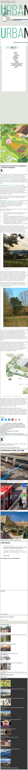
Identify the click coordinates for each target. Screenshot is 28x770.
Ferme (23, 424)
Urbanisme (5, 12)
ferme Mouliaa (5, 330)
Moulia (12, 426)
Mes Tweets (4, 676)
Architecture (5, 13)
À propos (5, 16)
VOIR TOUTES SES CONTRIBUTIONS (10, 447)
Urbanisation (4, 428)
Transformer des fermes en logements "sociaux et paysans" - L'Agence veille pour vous (15, 547)
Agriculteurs (6, 424)
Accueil (4, 7)
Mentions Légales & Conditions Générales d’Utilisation (16, 19)
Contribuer (8, 18)
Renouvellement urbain (6, 427)
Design (4, 15)
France (7, 9)
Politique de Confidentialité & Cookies (13, 20)
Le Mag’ (4, 8)
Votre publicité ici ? (4, 613)
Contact (4, 21)
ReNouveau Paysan (20, 426)
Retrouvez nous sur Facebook (7, 616)
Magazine (14, 423)
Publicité (8, 17)
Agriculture (12, 424)
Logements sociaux (5, 426)
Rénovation (15, 427)
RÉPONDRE (6, 555)
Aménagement (6, 14)
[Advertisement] (14, 83)
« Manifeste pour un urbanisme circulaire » (11, 186)
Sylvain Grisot (12, 185)
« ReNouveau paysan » (12, 200)
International (8, 10)
